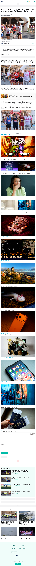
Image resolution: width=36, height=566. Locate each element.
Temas (13, 549)
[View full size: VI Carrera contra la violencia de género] (18, 28)
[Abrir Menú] (34, 1)
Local (17, 493)
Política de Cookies (22, 549)
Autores (13, 548)
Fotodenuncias (13, 552)
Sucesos (16, 473)
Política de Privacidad (22, 548)
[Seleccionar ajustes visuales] (32, 1)
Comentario (3, 444)
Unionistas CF (17, 485)
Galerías (13, 545)
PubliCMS (23, 561)
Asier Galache (7, 524)
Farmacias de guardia (13, 551)
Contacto (22, 545)
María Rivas (24, 524)
